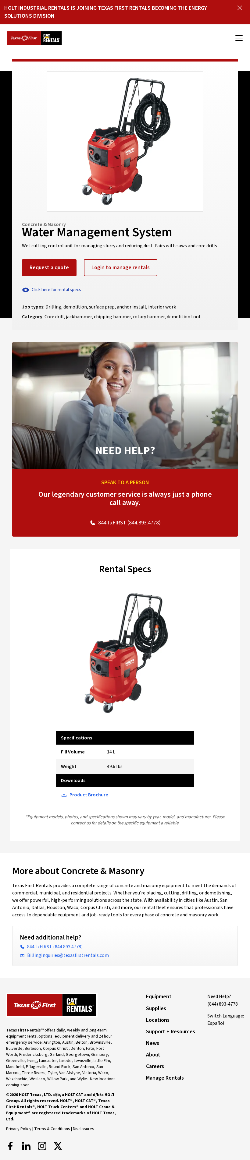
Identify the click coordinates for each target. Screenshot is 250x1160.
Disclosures (83, 1129)
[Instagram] (42, 1146)
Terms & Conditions (52, 1129)
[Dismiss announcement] (240, 8)
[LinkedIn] (26, 1146)
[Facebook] (10, 1146)
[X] (58, 1146)
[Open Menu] (239, 38)
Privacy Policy (18, 1129)
